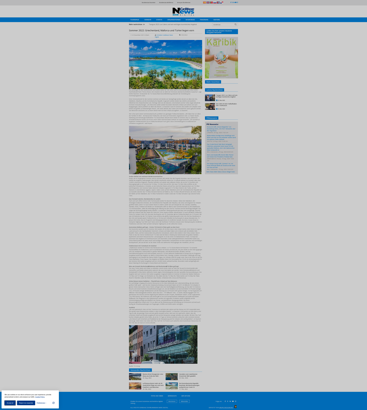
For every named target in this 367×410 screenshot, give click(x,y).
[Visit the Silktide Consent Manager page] (53, 403)
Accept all (10, 403)
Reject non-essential (26, 403)
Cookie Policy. (40, 397)
